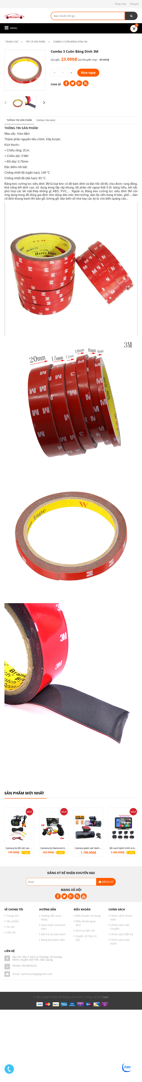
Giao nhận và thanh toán (53, 926)
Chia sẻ (56, 84)
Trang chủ (12, 915)
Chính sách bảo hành (120, 941)
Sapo (105, 997)
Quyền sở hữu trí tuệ (86, 938)
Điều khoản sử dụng (88, 915)
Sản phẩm (12, 921)
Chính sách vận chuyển (119, 926)
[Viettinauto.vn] (14, 15)
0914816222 (29, 965)
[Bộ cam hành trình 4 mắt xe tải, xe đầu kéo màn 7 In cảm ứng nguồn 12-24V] (123, 827)
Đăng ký (134, 3)
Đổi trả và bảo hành (53, 934)
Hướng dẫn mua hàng (51, 917)
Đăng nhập (120, 3)
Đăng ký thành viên (53, 940)
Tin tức (10, 927)
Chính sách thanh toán (121, 917)
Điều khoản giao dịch (86, 923)
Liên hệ (10, 932)
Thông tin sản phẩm (19, 120)
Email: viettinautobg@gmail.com (33, 974)
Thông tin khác (46, 120)
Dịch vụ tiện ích (85, 930)
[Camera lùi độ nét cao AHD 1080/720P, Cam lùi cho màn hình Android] (19, 827)
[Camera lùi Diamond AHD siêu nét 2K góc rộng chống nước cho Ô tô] (53, 827)
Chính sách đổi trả (121, 934)
